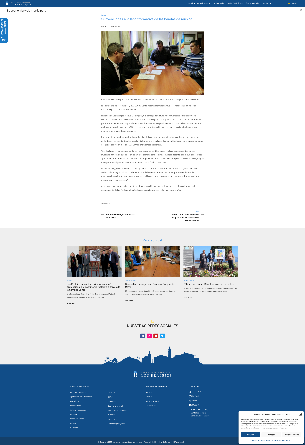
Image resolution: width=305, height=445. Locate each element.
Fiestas (127, 281)
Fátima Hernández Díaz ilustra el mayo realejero (209, 284)
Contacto (266, 3)
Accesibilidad (149, 442)
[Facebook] (142, 336)
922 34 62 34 (196, 392)
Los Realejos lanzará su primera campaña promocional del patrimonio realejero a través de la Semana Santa (93, 287)
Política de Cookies (258, 440)
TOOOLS (203, 442)
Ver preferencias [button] (292, 435)
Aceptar (250, 435)
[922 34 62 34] (190, 392)
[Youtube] (155, 336)
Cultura (103, 15)
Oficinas (194, 400)
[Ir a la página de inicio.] (18, 3)
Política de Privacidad (273, 440)
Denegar (271, 435)
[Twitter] (162, 336)
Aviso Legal (286, 440)
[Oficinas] (190, 401)
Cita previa (219, 3)
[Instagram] (149, 336)
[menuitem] (199, 3)
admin (105, 26)
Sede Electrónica (235, 3)
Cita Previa (195, 396)
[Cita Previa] (190, 396)
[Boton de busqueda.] (301, 10)
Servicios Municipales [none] (198, 3)
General (69, 281)
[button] (300, 414)
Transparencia (252, 3)
